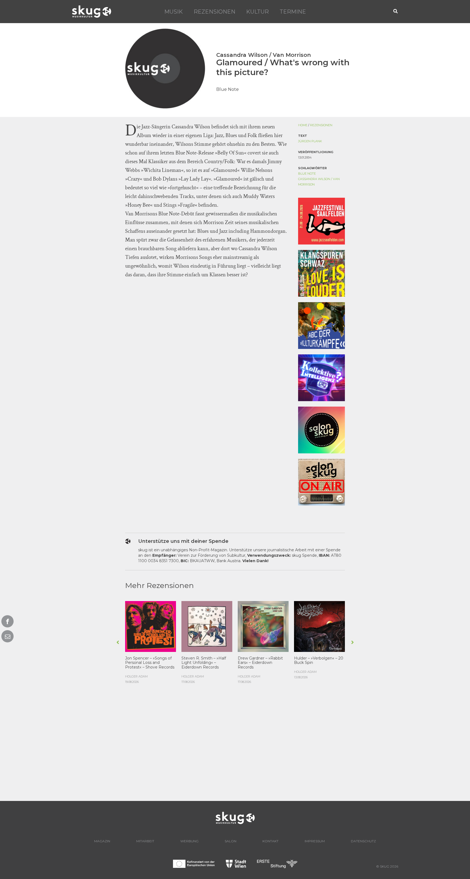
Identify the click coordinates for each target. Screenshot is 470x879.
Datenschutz (363, 841)
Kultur (257, 11)
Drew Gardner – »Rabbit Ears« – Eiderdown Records (260, 663)
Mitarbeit (145, 841)
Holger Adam (136, 676)
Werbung (189, 841)
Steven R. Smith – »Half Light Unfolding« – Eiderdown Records (203, 663)
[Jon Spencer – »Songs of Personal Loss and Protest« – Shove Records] (150, 626)
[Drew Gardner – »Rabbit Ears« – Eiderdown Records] (263, 626)
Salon (230, 841)
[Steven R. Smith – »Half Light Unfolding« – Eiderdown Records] (206, 626)
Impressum (315, 841)
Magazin (102, 841)
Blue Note (307, 173)
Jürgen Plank (310, 141)
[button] (395, 11)
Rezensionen (214, 11)
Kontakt (270, 841)
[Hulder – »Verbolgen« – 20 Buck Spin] (319, 626)
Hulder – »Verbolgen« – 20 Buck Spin (318, 660)
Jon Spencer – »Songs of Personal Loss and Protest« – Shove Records (149, 663)
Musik (173, 11)
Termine (293, 11)
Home (302, 125)
